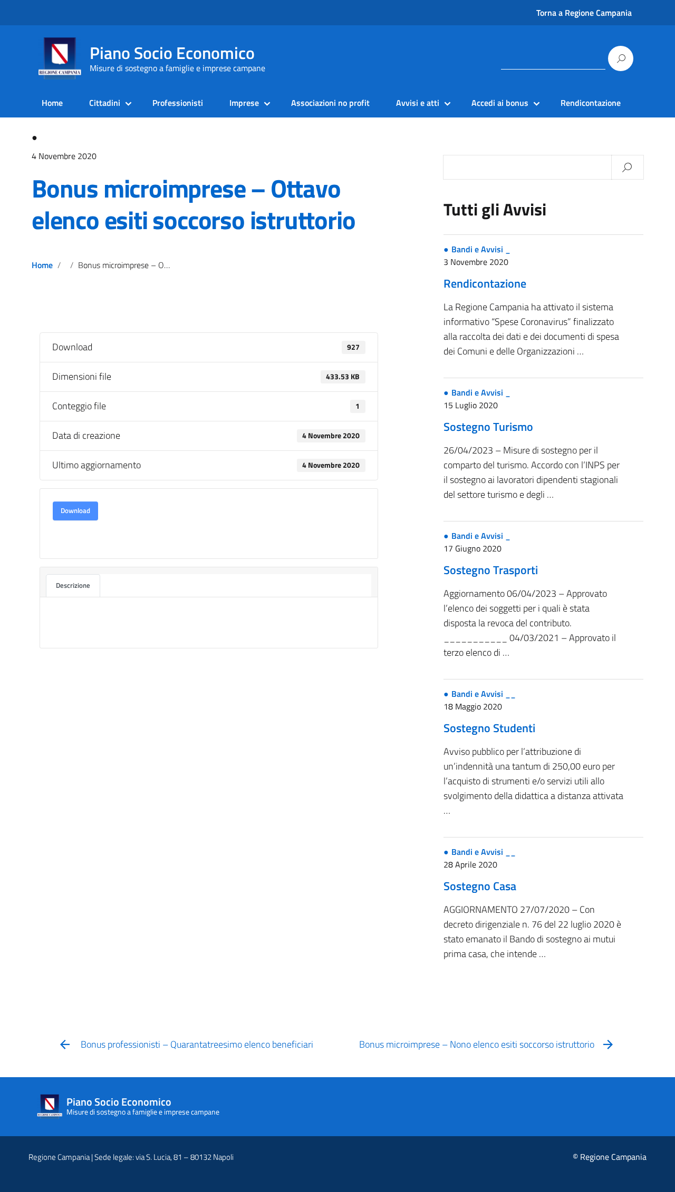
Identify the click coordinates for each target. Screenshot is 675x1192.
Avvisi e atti (417, 102)
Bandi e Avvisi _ (480, 249)
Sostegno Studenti (489, 728)
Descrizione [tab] (73, 585)
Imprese (244, 102)
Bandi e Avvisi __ (483, 693)
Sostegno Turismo (488, 426)
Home (52, 102)
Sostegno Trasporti (490, 569)
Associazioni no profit (330, 102)
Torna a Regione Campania (584, 12)
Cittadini (104, 102)
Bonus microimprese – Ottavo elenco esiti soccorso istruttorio (193, 204)
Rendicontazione (591, 102)
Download (75, 510)
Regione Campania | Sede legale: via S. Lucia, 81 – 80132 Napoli (131, 1157)
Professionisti (177, 102)
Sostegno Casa (479, 886)
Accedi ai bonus (499, 102)
